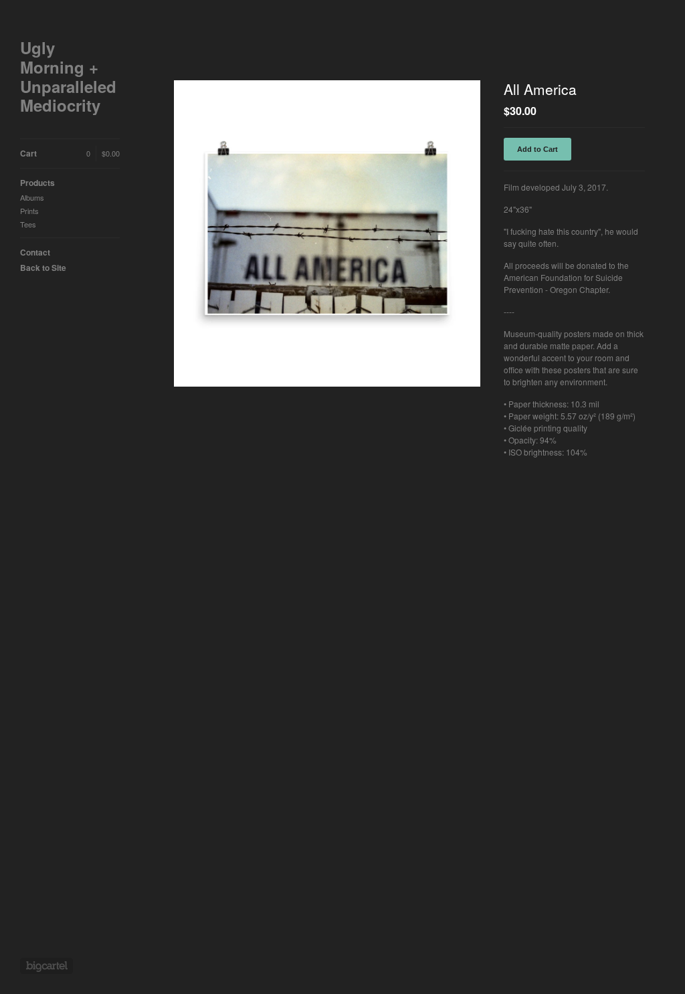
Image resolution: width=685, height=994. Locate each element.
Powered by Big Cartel (46, 966)
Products (37, 183)
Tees (28, 224)
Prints (29, 210)
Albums (32, 197)
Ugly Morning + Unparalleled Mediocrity (68, 76)
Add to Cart (537, 149)
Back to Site (43, 268)
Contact (35, 252)
